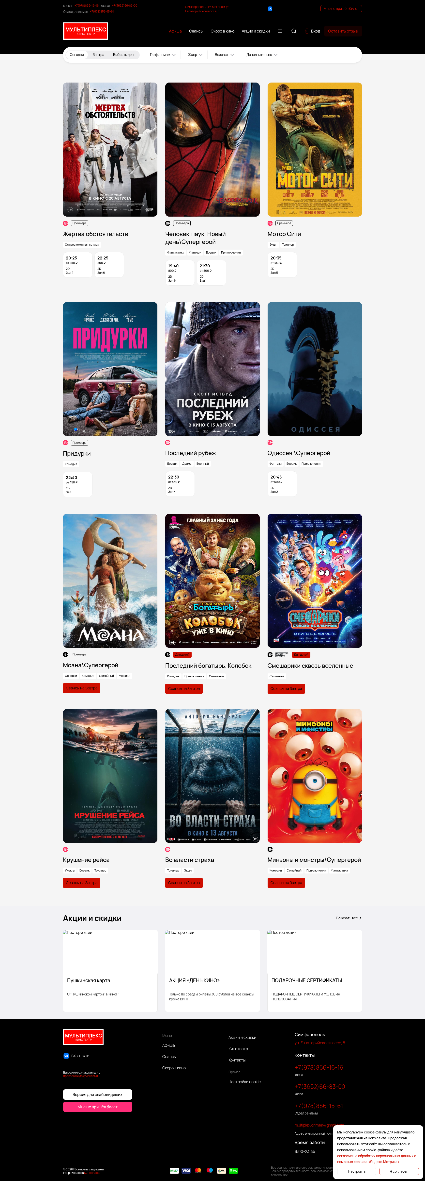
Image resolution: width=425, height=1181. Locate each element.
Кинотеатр (238, 1048)
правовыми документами (80, 1076)
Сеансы (169, 1056)
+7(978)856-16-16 (87, 6)
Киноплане (92, 1173)
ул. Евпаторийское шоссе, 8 (320, 1042)
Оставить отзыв (343, 31)
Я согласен (399, 1171)
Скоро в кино (174, 1068)
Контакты (236, 1060)
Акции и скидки (242, 1037)
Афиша (168, 1045)
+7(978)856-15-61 (102, 12)
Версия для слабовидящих (97, 1094)
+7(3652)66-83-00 (124, 6)
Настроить (356, 1171)
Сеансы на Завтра (81, 688)
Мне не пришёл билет (341, 8)
